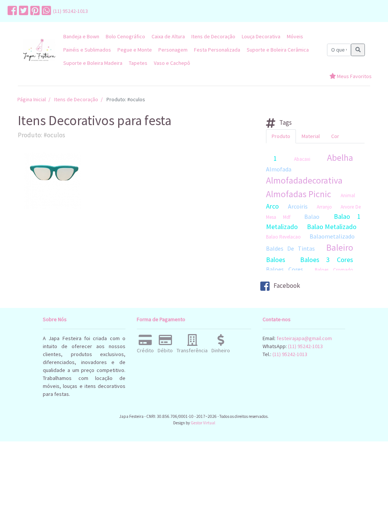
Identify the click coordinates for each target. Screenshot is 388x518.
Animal (348, 195)
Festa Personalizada (217, 49)
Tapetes (138, 63)
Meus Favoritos (354, 76)
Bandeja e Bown (81, 36)
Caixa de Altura (168, 36)
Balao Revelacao (283, 237)
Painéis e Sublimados (87, 49)
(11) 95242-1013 (70, 11)
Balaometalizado (332, 236)
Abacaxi (302, 159)
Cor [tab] (335, 136)
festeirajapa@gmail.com (304, 338)
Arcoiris (298, 206)
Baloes (275, 259)
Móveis (295, 36)
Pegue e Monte (134, 49)
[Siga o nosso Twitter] (22, 11)
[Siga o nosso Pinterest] (34, 11)
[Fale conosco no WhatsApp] (45, 11)
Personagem (173, 49)
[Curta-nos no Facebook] (11, 11)
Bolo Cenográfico (125, 36)
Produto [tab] (281, 136)
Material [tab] (311, 136)
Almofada (278, 169)
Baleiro (339, 247)
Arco (272, 206)
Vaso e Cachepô (172, 63)
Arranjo (324, 207)
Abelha (340, 157)
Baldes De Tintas (290, 248)
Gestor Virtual (203, 422)
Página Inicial (31, 99)
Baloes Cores (284, 269)
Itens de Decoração (213, 36)
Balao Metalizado (332, 226)
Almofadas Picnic (298, 194)
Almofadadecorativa (304, 180)
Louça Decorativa (261, 36)
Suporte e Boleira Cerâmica (278, 49)
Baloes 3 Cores (326, 259)
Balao (311, 216)
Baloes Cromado (334, 270)
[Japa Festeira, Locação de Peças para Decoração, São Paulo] (39, 50)
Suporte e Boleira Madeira (92, 63)
